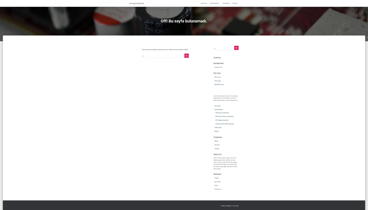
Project (216, 178)
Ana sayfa (204, 3)
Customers (217, 189)
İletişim (234, 3)
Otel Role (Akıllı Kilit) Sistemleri (224, 124)
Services (217, 145)
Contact (216, 148)
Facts (216, 185)
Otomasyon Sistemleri (222, 112)
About (216, 141)
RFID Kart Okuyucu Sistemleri (224, 116)
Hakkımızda (226, 3)
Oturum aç (217, 77)
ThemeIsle (235, 206)
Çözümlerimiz (214, 3)
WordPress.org (219, 84)
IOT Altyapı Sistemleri (221, 120)
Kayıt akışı (217, 81)
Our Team (217, 181)
